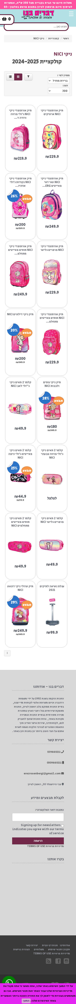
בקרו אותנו (58, 961)
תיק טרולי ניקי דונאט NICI (20, 588)
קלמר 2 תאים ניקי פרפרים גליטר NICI (52, 520)
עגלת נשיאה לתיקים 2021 (52, 588)
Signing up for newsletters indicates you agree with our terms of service (38, 829)
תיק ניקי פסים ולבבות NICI (52, 384)
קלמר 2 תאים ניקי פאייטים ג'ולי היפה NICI (20, 454)
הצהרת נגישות (21, 949)
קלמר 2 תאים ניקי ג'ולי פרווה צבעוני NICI (52, 454)
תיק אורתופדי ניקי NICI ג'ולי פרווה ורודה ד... (20, 114)
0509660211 (54, 763)
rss (49, 961)
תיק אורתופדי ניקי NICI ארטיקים (52, 112)
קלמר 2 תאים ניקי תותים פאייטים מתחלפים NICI (20, 522)
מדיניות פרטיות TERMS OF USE (45, 846)
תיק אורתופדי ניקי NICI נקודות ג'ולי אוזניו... (20, 182)
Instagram (67, 961)
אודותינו (65, 945)
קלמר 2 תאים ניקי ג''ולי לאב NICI (20, 384)
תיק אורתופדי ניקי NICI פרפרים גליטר (52, 248)
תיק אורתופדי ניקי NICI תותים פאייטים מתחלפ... (20, 250)
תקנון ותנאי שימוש (59, 949)
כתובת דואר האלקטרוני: (49, 810)
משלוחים (39, 949)
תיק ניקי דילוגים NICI (20, 314)
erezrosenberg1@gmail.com (42, 774)
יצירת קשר (32, 945)
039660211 (54, 752)
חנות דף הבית (50, 945)
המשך (26, 1001)
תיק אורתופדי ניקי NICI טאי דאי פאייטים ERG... (52, 182)
